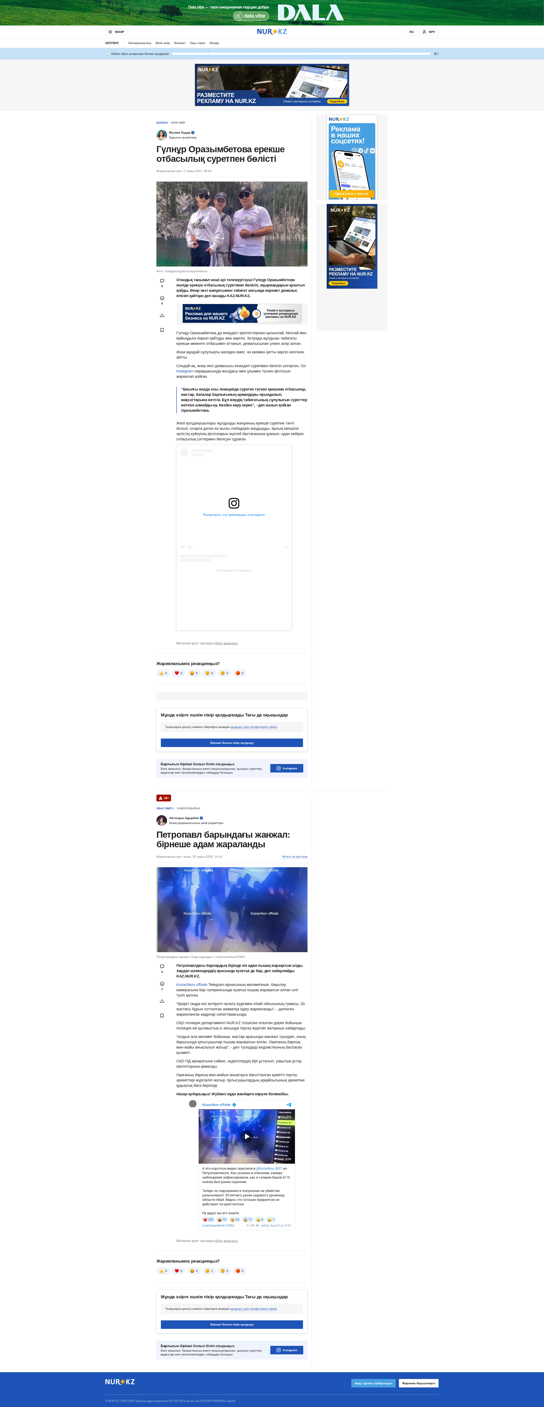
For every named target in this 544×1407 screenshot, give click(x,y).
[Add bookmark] (162, 330)
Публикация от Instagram (234, 570)
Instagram (185, 371)
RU (411, 32)
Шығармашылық (139, 43)
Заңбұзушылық (188, 808)
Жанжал (180, 43)
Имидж (214, 43)
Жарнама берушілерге (418, 1383)
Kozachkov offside (191, 985)
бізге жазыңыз (226, 643)
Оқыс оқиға (197, 43)
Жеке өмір (162, 43)
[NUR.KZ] (272, 31)
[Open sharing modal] (162, 315)
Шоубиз (112, 43)
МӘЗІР (119, 32)
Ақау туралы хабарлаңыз (373, 1383)
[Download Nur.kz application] (272, 12)
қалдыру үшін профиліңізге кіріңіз (254, 727)
